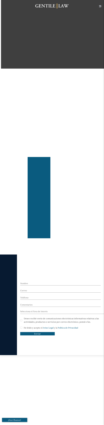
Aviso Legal (48, 327)
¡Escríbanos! (14, 420)
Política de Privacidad (68, 327)
